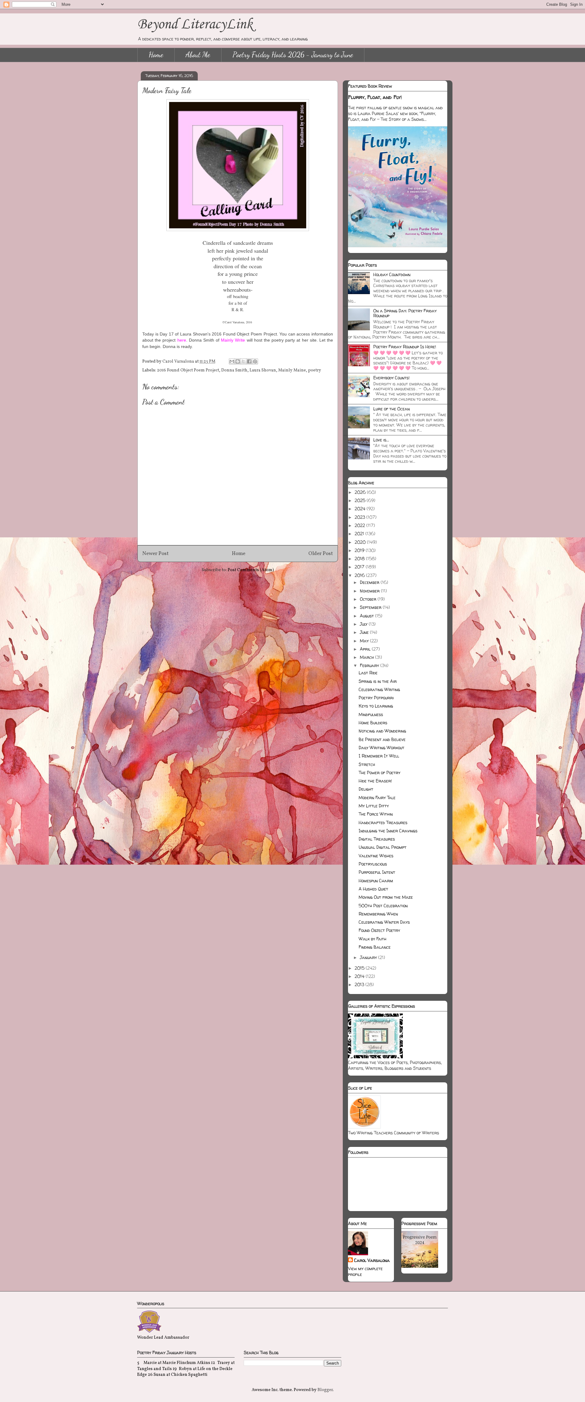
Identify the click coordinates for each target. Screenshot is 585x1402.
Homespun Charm (376, 881)
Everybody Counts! (391, 378)
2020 (361, 542)
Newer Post (155, 553)
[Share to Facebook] (249, 361)
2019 (360, 550)
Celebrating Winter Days (384, 922)
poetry (314, 370)
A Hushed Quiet (373, 889)
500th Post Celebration (383, 905)
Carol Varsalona (372, 1260)
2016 (360, 575)
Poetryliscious (373, 864)
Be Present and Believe (382, 739)
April (366, 649)
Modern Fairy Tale (377, 797)
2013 (360, 984)
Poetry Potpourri (376, 698)
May (365, 641)
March (367, 657)
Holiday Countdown (391, 274)
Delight (366, 789)
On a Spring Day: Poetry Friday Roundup (405, 313)
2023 (360, 517)
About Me (198, 54)
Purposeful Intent (377, 872)
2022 (360, 525)
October (369, 599)
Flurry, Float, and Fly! (375, 97)
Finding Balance (375, 947)
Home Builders (373, 723)
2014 (360, 976)
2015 (360, 968)
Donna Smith (234, 370)
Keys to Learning (376, 706)
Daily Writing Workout (381, 747)
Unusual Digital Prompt (382, 847)
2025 (361, 500)
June (365, 632)
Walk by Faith (372, 939)
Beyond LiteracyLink (195, 24)
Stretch (367, 764)
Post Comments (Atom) (251, 570)
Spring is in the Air (378, 681)
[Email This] (232, 361)
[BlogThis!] (238, 361)
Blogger (325, 1390)
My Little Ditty (374, 806)
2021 (360, 533)
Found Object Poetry (379, 930)
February (370, 665)
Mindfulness (371, 714)
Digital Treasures (377, 839)
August (367, 616)
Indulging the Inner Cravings (388, 831)
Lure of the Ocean (391, 409)
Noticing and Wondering (382, 731)
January (369, 957)
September (371, 607)
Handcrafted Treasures (383, 822)
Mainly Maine (292, 370)
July (364, 624)
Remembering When (378, 914)
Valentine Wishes (376, 856)
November (370, 591)
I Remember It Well (379, 756)
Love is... (381, 440)
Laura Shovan (263, 370)
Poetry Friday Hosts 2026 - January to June (292, 54)
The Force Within (376, 814)
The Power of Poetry (379, 772)
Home (156, 54)
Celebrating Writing (379, 689)
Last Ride (368, 673)
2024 (361, 508)
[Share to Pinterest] (255, 361)
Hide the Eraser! (375, 781)
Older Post (320, 553)
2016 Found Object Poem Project (188, 370)
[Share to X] (243, 361)
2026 (361, 492)
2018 (360, 558)
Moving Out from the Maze (386, 897)
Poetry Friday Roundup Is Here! (404, 347)
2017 (360, 567)
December (370, 582)
